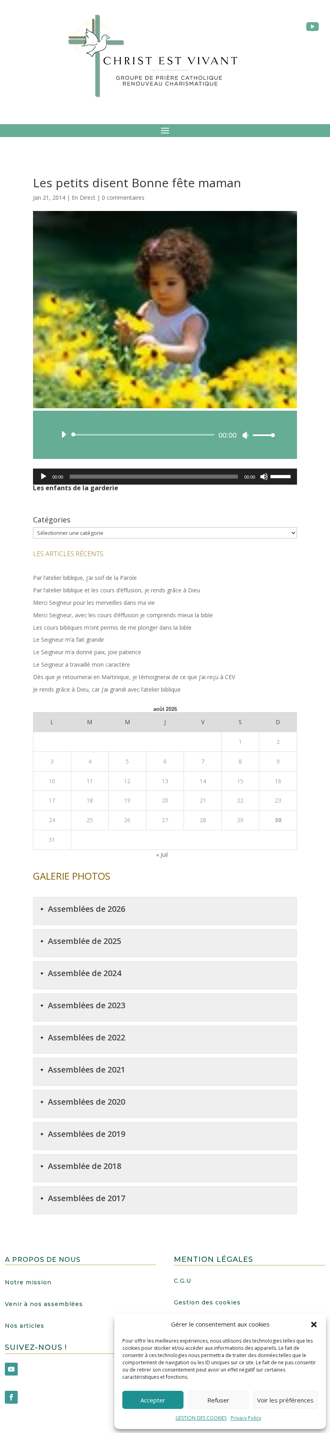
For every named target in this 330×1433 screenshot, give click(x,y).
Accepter (152, 1400)
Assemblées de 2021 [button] (86, 1069)
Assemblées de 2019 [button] (86, 1133)
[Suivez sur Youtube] (11, 1369)
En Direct (83, 197)
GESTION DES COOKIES (201, 1418)
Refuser (218, 1400)
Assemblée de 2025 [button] (84, 941)
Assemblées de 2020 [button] (86, 1101)
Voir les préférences (285, 1400)
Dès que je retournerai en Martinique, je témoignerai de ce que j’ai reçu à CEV (134, 677)
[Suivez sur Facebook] (11, 1397)
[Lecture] (63, 434)
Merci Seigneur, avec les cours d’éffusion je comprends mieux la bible (123, 615)
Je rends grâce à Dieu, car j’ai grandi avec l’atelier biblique (107, 689)
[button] (314, 1324)
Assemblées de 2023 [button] (86, 1005)
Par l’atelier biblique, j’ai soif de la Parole (85, 577)
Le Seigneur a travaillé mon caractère (81, 664)
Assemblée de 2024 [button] (84, 973)
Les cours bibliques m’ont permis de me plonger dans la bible (112, 627)
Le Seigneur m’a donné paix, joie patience (87, 652)
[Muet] (245, 435)
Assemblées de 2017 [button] (86, 1198)
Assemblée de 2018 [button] (84, 1166)
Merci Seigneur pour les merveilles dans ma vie (94, 602)
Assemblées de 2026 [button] (86, 908)
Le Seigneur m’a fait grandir (68, 639)
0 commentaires (123, 197)
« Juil (162, 854)
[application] (165, 435)
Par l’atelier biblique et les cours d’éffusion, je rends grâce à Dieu (116, 590)
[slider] (261, 435)
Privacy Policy (246, 1418)
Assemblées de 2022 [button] (86, 1037)
